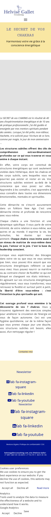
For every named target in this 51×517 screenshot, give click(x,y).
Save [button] (26, 511)
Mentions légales (12, 444)
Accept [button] (6, 513)
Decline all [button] (22, 488)
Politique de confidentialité (30, 444)
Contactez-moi (25, 351)
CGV (42, 444)
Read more (43, 488)
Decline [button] (18, 513)
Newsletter (24, 372)
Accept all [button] (7, 488)
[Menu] (25, 20)
